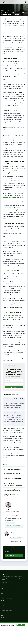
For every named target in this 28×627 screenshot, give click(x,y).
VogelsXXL (4, 2)
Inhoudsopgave (6, 31)
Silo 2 (2, 591)
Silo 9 (2, 617)
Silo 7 (2, 613)
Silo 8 (2, 615)
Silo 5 (2, 603)
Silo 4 (2, 600)
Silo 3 (2, 593)
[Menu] (25, 2)
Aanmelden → (14, 387)
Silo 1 (8, 10)
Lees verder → (20, 624)
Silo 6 (2, 605)
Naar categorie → (11, 555)
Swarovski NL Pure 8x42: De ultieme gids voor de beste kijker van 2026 (8, 625)
